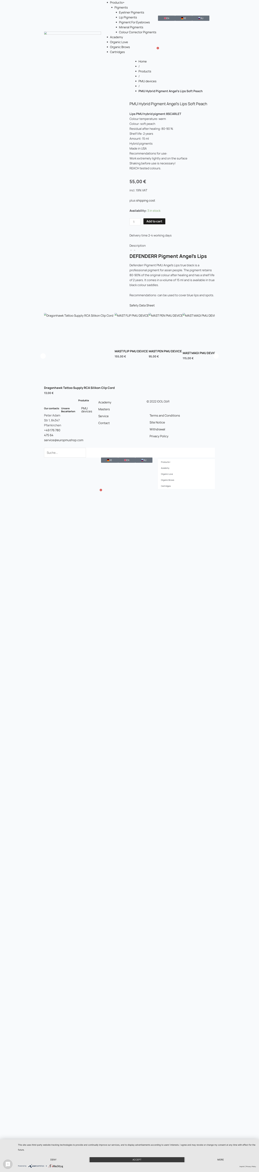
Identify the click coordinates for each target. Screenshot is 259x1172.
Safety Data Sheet (142, 305)
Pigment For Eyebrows (134, 22)
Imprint (242, 1166)
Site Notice (157, 422)
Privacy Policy (159, 436)
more (220, 1159)
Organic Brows (120, 47)
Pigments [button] (121, 7)
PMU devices (147, 81)
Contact (104, 423)
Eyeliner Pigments (131, 12)
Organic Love (119, 42)
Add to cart (154, 221)
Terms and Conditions (165, 415)
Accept (136, 1159)
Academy (116, 37)
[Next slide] (216, 356)
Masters (104, 409)
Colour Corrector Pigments (137, 32)
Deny (53, 1159)
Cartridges (117, 52)
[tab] (172, 248)
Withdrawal (157, 429)
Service (103, 416)
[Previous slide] (43, 356)
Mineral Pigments (131, 27)
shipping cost (145, 200)
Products (144, 71)
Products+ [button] (117, 2)
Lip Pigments (128, 17)
